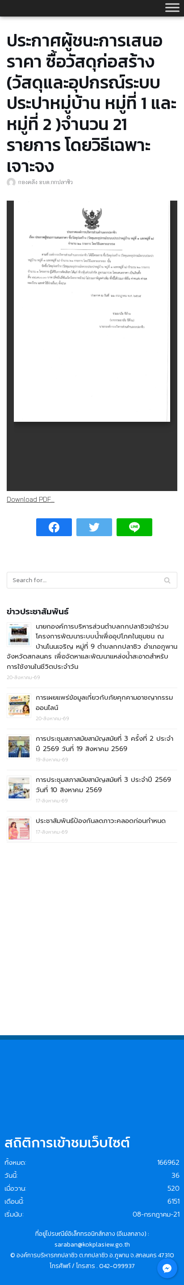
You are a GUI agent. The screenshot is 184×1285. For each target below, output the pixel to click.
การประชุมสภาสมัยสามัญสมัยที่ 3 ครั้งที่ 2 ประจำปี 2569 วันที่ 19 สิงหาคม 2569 (104, 744)
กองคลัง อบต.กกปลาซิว (45, 181)
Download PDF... (30, 499)
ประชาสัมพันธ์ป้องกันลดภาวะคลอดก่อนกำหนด (101, 821)
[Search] (167, 580)
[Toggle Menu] (172, 7)
